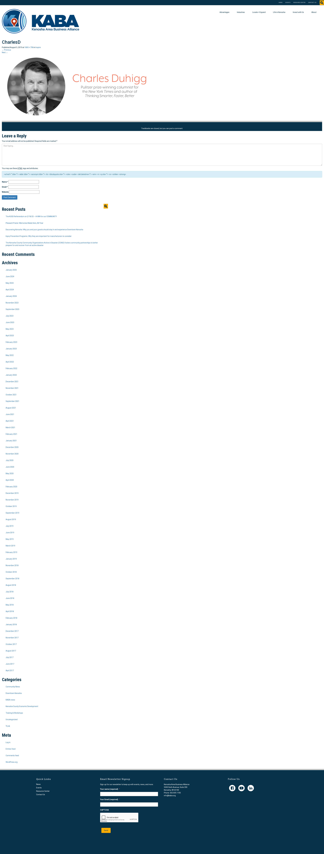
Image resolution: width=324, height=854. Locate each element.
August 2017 (11, 651)
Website (5, 192)
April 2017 (10, 670)
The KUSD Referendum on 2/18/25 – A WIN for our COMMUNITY (31, 216)
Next (5, 52)
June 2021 (10, 414)
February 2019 (11, 552)
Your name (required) (110, 789)
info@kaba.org (170, 796)
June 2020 (10, 467)
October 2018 (11, 572)
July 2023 (9, 316)
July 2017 (9, 657)
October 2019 (11, 506)
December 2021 (12, 382)
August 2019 (11, 519)
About (313, 12)
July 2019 (9, 526)
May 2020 (10, 473)
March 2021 (10, 427)
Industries (241, 12)
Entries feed (10, 749)
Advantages (224, 12)
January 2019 (11, 559)
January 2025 (11, 270)
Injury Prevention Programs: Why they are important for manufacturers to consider (39, 236)
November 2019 (12, 500)
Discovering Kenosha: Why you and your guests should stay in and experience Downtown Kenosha (44, 230)
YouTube (241, 788)
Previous (6, 50)
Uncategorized (11, 719)
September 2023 (12, 309)
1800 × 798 (29, 47)
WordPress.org (11, 762)
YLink (8, 726)
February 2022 (11, 368)
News (280, 2)
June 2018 (10, 598)
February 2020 (11, 487)
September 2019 (12, 513)
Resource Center (299, 2)
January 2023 (11, 349)
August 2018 (11, 585)
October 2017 (11, 644)
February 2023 (11, 342)
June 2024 (10, 276)
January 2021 (11, 441)
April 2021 (10, 421)
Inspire (38, 47)
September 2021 (12, 401)
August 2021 (11, 408)
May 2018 (10, 605)
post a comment (176, 128)
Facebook (232, 788)
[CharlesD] (78, 87)
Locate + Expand (259, 12)
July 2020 (9, 460)
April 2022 (10, 362)
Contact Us (312, 2)
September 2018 (12, 579)
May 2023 (10, 329)
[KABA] (40, 21)
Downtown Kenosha (14, 693)
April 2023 (10, 336)
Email (5, 187)
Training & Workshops (14, 713)
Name (5, 182)
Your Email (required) (110, 799)
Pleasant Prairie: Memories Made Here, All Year (24, 223)
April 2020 (10, 480)
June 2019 (10, 533)
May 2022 (10, 355)
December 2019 (12, 493)
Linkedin (251, 788)
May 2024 (10, 283)
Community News (13, 687)
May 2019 (10, 539)
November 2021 (12, 388)
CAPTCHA (104, 810)
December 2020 (12, 447)
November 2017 (12, 638)
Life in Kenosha (279, 12)
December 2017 (12, 631)
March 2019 (10, 546)
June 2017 (10, 664)
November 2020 (12, 454)
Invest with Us (298, 12)
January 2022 (11, 375)
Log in (8, 742)
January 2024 (11, 296)
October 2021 (11, 395)
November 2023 (12, 303)
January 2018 (11, 625)
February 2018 (11, 618)
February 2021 (11, 434)
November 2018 (12, 565)
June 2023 (10, 322)
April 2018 (10, 611)
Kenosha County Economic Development (22, 706)
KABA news (10, 700)
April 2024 (10, 290)
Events (287, 2)
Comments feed (12, 755)
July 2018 (9, 592)
